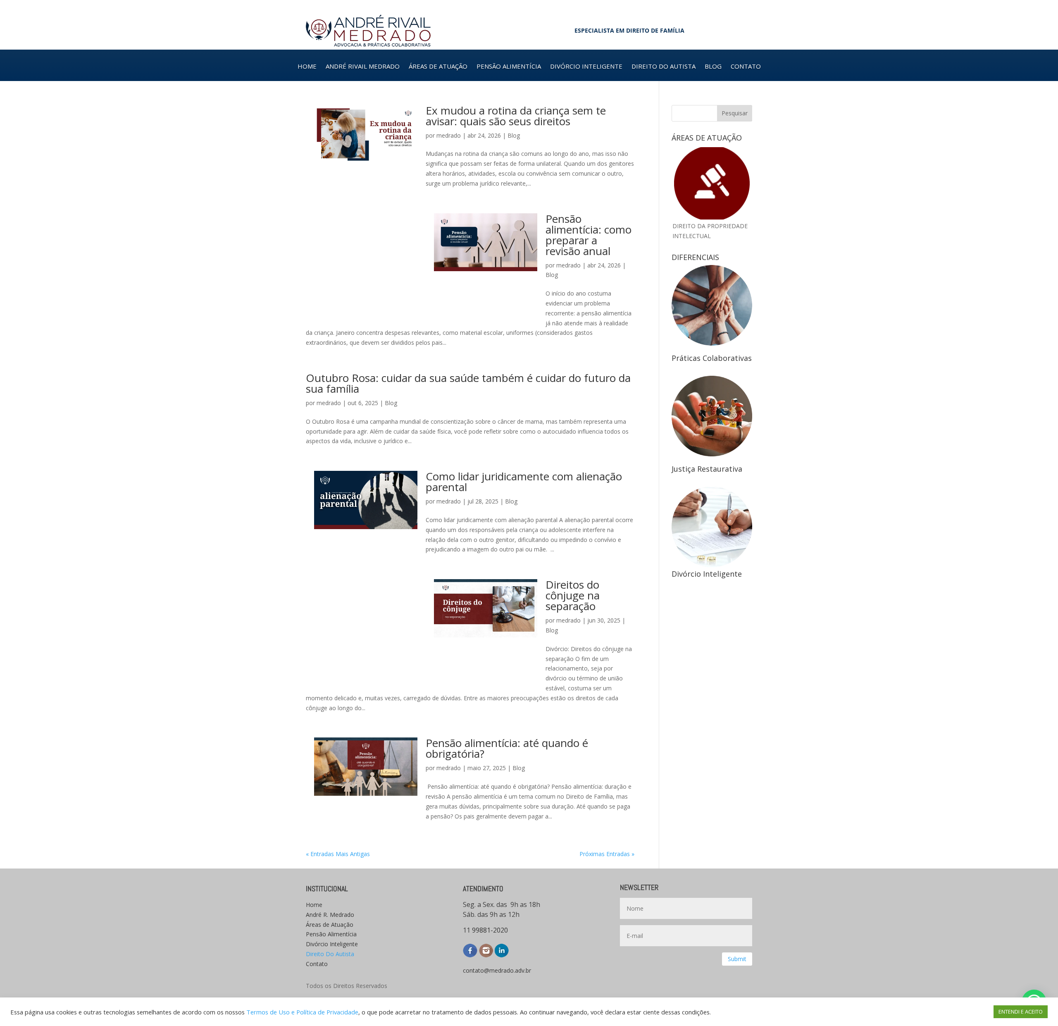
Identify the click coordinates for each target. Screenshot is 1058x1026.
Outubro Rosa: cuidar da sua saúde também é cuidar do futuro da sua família (468, 383)
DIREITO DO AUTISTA (663, 66)
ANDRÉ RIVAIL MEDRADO (363, 66)
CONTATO (746, 66)
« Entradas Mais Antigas (338, 854)
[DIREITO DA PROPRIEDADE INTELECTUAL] (712, 183)
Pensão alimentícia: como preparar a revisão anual (588, 234)
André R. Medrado (330, 915)
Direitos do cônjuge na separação (573, 595)
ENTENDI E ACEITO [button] (1020, 1011)
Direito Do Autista (330, 954)
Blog (514, 135)
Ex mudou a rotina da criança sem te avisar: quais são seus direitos (516, 116)
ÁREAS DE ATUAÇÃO (438, 66)
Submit (737, 959)
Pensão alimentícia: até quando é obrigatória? (507, 748)
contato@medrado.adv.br (497, 970)
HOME (307, 66)
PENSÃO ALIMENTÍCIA (509, 66)
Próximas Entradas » (606, 854)
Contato (317, 964)
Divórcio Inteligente (332, 944)
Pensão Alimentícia (331, 934)
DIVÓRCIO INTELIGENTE (586, 66)
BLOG (713, 66)
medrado (448, 135)
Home (314, 905)
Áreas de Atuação (329, 924)
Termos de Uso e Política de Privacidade (302, 1012)
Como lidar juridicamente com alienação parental (524, 481)
